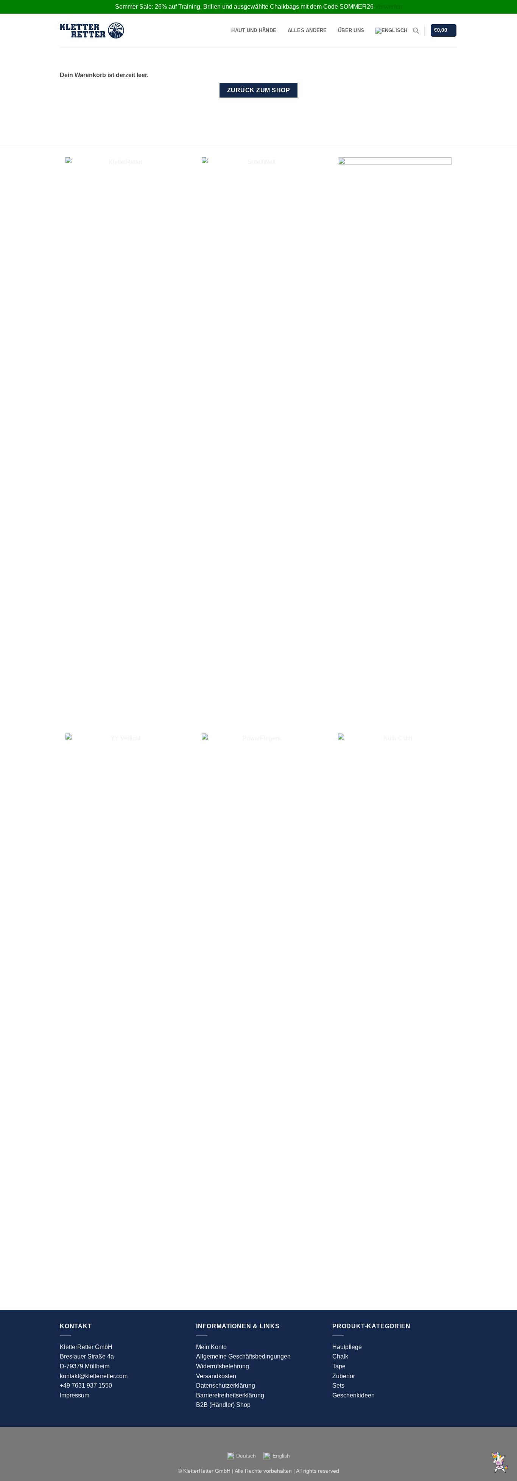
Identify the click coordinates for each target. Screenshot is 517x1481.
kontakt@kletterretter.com (94, 1376)
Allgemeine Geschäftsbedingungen (243, 1356)
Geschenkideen (353, 1395)
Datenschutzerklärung (225, 1385)
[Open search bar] (416, 30)
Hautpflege (347, 1347)
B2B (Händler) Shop (223, 1405)
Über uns (351, 30)
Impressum (74, 1395)
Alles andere (307, 30)
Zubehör (343, 1376)
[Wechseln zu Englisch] (391, 30)
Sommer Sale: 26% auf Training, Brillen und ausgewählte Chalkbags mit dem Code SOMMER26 (244, 6)
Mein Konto (211, 1347)
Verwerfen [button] (388, 6)
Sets (338, 1385)
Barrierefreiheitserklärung (230, 1395)
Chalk (340, 1356)
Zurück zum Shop (258, 90)
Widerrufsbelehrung (222, 1366)
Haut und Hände (253, 30)
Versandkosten (216, 1376)
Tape (339, 1366)
